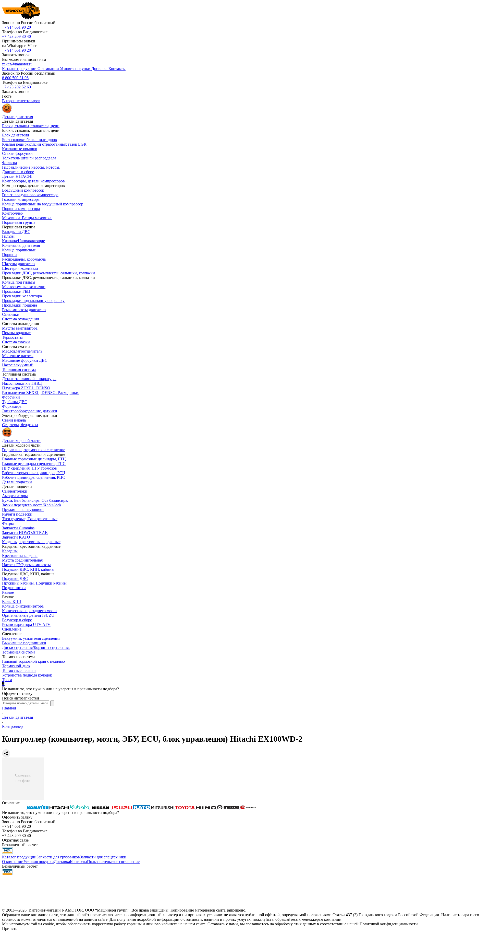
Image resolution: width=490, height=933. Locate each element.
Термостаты (12, 337)
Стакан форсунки (17, 153)
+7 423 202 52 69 (16, 87)
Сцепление (11, 629)
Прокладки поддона (19, 305)
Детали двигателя (17, 717)
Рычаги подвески (17, 514)
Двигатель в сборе (18, 172)
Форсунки (11, 397)
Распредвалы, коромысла (24, 259)
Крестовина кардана (20, 555)
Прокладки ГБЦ (16, 291)
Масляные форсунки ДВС (24, 360)
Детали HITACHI (17, 176)
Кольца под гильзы (18, 282)
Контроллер (12, 213)
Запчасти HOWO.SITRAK (25, 532)
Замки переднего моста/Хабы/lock (31, 505)
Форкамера (11, 406)
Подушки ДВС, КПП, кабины (28, 569)
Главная (9, 708)
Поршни (9, 254)
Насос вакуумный (17, 365)
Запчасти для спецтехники (103, 857)
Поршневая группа (18, 222)
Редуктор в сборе (17, 620)
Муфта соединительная (22, 560)
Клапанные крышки (19, 149)
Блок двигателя (15, 135)
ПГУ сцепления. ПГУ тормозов (29, 468)
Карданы (10, 551)
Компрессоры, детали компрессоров (33, 181)
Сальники (10, 314)
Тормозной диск (16, 666)
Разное (8, 592)
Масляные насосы (17, 356)
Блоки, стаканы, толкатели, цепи (30, 126)
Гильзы (8, 236)
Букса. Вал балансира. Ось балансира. (35, 500)
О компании (12, 861)
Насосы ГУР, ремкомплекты (26, 565)
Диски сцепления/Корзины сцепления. (36, 647)
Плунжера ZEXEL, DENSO (26, 388)
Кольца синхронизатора (23, 606)
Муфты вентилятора (20, 328)
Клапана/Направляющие (23, 241)
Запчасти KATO (16, 537)
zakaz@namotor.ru (17, 64)
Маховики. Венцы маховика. (27, 218)
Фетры (8, 523)
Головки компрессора (21, 199)
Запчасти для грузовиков (58, 857)
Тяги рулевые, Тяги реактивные (29, 519)
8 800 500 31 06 (15, 78)
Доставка (62, 861)
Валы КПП (11, 601)
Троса (7, 680)
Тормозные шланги (19, 670)
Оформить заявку (17, 693)
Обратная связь (15, 840)
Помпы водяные (16, 333)
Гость (6, 96)
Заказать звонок (16, 55)
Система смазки (16, 342)
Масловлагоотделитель (22, 351)
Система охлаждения (20, 319)
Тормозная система (18, 652)
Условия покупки (38, 861)
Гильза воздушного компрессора (30, 195)
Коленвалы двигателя (21, 245)
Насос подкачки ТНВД (22, 383)
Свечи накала (14, 420)
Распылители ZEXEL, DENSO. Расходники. (40, 392)
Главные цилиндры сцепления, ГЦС (34, 463)
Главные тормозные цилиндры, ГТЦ (34, 459)
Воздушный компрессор (23, 190)
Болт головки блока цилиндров (29, 139)
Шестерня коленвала (20, 268)
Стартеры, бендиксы (20, 425)
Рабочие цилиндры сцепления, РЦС (33, 477)
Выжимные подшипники (24, 643)
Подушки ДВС (15, 578)
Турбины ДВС (14, 402)
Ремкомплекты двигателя (24, 310)
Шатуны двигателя (18, 264)
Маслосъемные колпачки (23, 287)
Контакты (78, 861)
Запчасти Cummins (18, 528)
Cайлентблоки (14, 491)
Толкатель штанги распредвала (29, 158)
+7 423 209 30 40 (16, 36)
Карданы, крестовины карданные (31, 542)
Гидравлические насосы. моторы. (31, 167)
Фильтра (9, 162)
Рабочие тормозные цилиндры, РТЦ (33, 473)
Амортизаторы (15, 496)
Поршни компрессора (21, 208)
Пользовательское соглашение (113, 861)
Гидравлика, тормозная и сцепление (33, 450)
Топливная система (19, 369)
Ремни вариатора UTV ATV (26, 624)
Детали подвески (17, 482)
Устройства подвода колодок (27, 675)
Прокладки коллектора (22, 296)
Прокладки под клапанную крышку (33, 300)
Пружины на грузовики (23, 509)
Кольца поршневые (19, 250)
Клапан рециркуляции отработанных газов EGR (44, 144)
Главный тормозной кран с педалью (33, 661)
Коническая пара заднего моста (29, 611)
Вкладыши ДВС (16, 231)
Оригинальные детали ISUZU (28, 615)
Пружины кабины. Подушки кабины (34, 583)
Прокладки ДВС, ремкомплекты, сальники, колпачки (48, 273)
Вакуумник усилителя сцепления (31, 638)
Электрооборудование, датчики (29, 411)
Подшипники (14, 588)
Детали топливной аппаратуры (29, 379)
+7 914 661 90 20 (16, 27)
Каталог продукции (19, 857)
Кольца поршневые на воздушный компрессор (42, 204)
